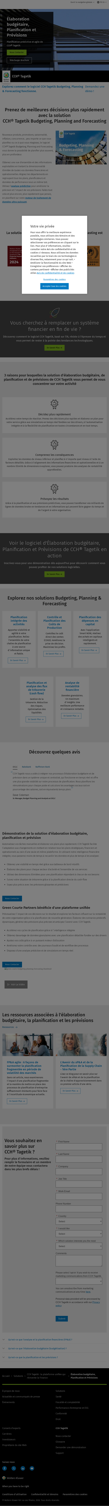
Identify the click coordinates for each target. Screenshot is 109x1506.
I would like (63, 1228)
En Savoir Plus (53, 348)
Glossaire (60, 1441)
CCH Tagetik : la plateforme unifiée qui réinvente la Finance (46, 1376)
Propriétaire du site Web (14, 1445)
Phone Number (63, 1203)
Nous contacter (63, 1436)
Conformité (61, 1413)
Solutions (18, 1376)
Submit (61, 1318)
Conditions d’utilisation (14, 1494)
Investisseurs (8, 1439)
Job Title (61, 1179)
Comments (61, 1253)
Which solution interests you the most (76, 1241)
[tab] (15, 768)
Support (60, 1453)
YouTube (32, 1468)
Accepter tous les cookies (54, 286)
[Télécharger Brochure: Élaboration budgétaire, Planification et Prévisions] (16, 52)
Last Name (62, 1154)
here (88, 1291)
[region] (54, 255)
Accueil (6, 1376)
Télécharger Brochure (19, 60)
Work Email (63, 1191)
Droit (58, 1419)
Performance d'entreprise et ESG (72, 1408)
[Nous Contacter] (12, 898)
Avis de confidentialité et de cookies (55, 273)
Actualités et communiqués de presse (21, 1396)
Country (61, 1216)
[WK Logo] (13, 1478)
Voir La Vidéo (18, 984)
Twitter (13, 1468)
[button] (57, 1339)
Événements (8, 1402)
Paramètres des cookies (54, 279)
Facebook (4, 1468)
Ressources (8, 1027)
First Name (62, 1141)
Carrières (6, 1434)
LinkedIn (23, 1468)
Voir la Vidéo (68, 160)
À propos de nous (11, 1391)
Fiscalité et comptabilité (68, 1402)
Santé (58, 1396)
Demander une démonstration (71, 1447)
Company (62, 1166)
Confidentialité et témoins (44, 1494)
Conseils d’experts (11, 1428)
